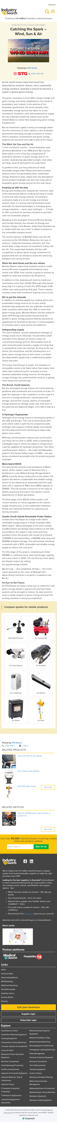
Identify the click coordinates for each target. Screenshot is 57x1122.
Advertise (52, 5)
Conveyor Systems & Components (14, 1046)
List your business (28, 1007)
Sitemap (4, 1001)
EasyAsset (29, 914)
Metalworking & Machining (39, 1042)
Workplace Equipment (37, 1096)
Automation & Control (9, 1031)
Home (3, 970)
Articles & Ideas (7, 974)
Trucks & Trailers (35, 1073)
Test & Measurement (37, 1065)
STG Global (32, 68)
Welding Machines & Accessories (42, 1088)
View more (48, 787)
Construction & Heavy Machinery (13, 1042)
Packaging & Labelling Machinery (42, 1050)
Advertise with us (7, 993)
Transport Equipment (37, 1069)
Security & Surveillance (38, 1061)
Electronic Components (10, 1061)
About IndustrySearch (9, 977)
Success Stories (7, 997)
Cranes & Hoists (7, 1050)
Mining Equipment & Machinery (41, 1046)
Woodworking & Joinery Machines (42, 1092)
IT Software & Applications (11, 1095)
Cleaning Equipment (9, 1038)
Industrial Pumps (7, 1084)
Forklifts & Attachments (10, 1069)
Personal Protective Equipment (41, 1057)
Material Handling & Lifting (39, 1038)
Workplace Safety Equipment (40, 1100)
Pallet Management (37, 1053)
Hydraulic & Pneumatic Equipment (14, 1073)
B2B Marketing (7, 981)
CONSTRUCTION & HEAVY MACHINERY (28, 25)
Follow (25, 746)
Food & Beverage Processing (12, 1065)
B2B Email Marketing (9, 985)
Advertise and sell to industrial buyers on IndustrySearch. (26, 920)
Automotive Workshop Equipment (14, 1034)
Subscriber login (28, 1020)
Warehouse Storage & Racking (41, 1077)
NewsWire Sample (8, 989)
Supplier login (28, 1014)
